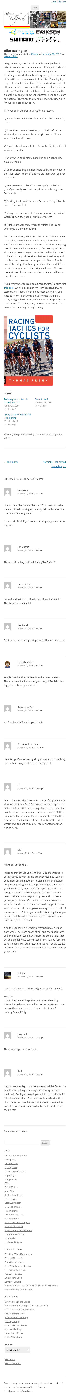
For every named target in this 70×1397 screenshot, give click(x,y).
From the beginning (14, 1262)
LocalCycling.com (13, 1202)
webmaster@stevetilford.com (33, 1387)
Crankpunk (10, 1159)
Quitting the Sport (13, 1277)
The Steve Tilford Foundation (19, 1254)
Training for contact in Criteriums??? (16, 401)
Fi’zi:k (7, 1183)
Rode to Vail (41, 399)
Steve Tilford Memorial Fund (18, 1230)
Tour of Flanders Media (16, 1325)
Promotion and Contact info (18, 1289)
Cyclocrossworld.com (15, 1171)
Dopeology (10, 1175)
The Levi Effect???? (13, 1258)
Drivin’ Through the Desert (17, 1301)
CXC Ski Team (11, 1163)
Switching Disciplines (14, 1313)
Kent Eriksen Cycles (14, 1194)
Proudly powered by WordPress (18, 1391)
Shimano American (14, 1226)
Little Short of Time (14, 1333)
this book (9, 287)
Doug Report (11, 1179)
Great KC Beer (11, 1187)
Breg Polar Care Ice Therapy (18, 1265)
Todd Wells (10, 1238)
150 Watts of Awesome (16, 1155)
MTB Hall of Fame (13, 1206)
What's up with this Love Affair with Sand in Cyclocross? (31, 1285)
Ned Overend (11, 1210)
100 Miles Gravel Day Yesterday (20, 1309)
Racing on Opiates (13, 1273)
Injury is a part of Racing (16, 1317)
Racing (35, 54)
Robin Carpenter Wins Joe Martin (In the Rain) (26, 1305)
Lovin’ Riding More (13, 1337)
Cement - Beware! (13, 1281)
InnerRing (9, 1191)
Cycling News (11, 1167)
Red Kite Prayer (12, 1218)
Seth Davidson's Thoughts (17, 1222)
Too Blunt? (11, 461)
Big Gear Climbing (13, 1329)
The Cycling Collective (15, 1269)
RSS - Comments (13, 1363)
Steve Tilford (11, 56)
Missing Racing (12, 1321)
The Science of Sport (14, 1234)
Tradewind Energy (13, 1242)
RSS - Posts (10, 1359)
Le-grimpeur (10, 1198)
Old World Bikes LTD (14, 1214)
